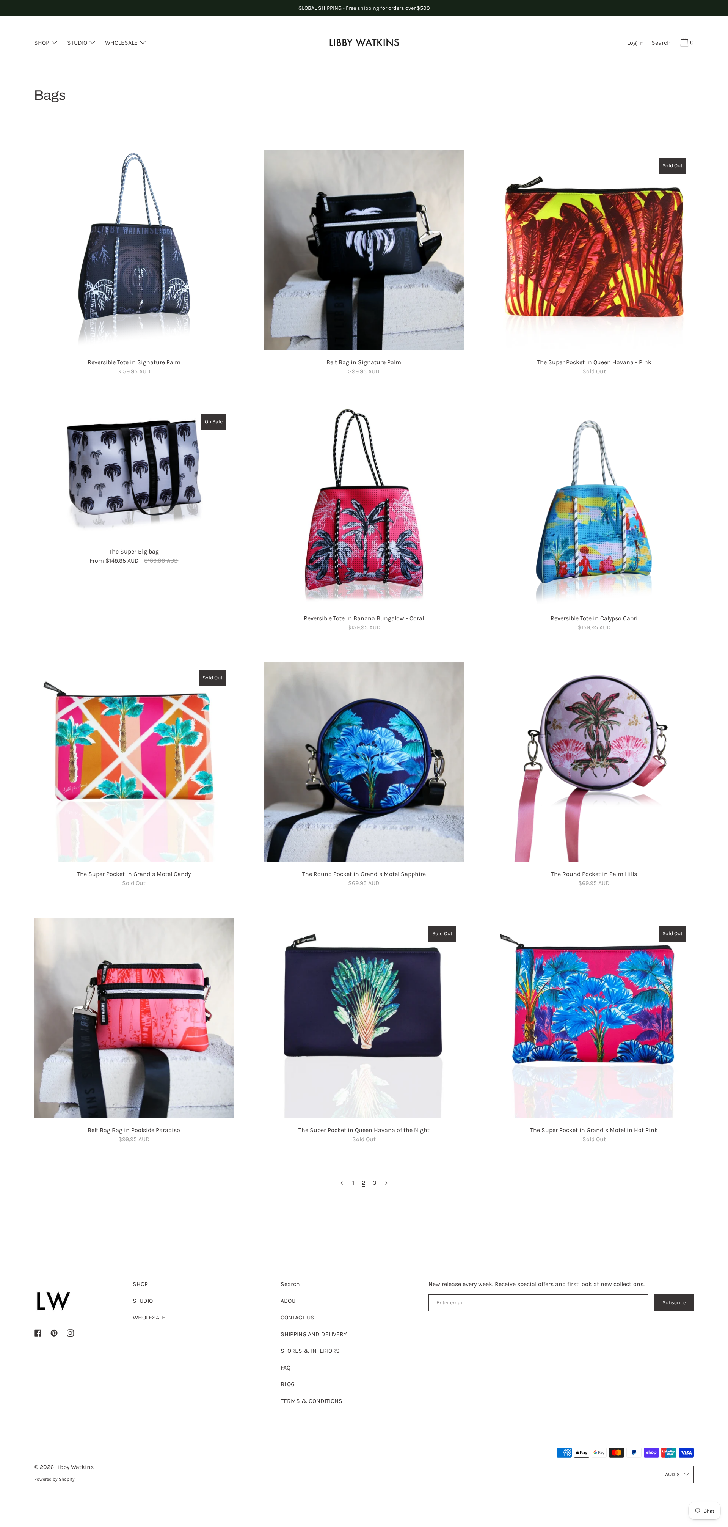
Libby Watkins (74, 1466)
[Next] (386, 1183)
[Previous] (341, 1183)
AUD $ (672, 1474)
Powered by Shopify (54, 1479)
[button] (661, 43)
